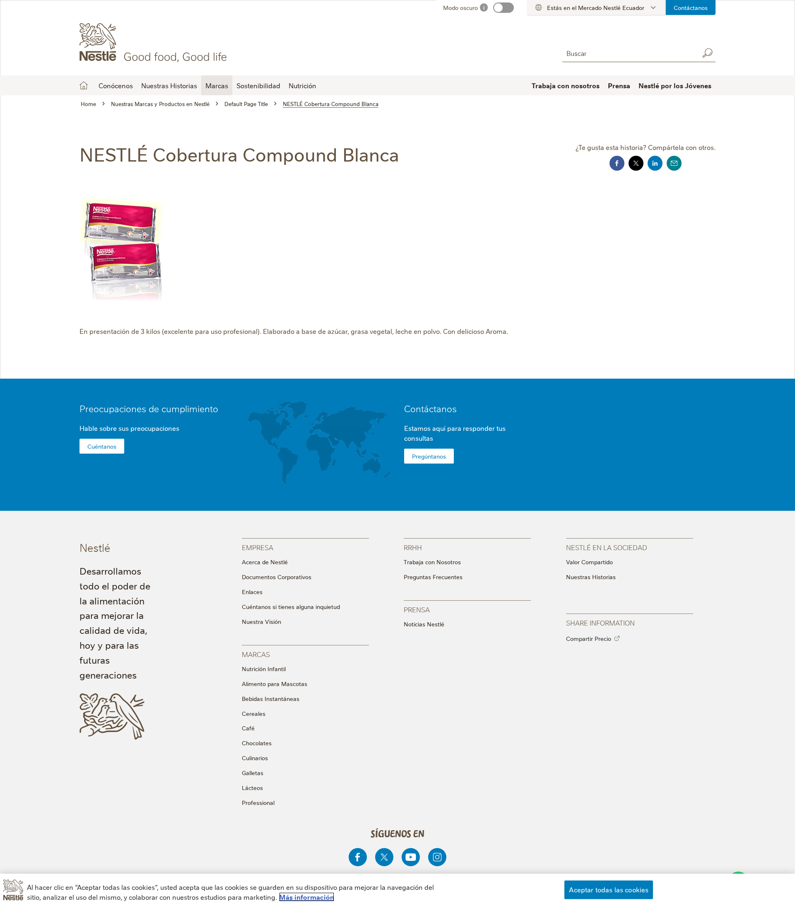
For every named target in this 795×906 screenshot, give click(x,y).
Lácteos (252, 787)
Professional (258, 802)
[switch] (503, 7)
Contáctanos (691, 7)
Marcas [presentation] (256, 654)
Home (84, 85)
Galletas (252, 772)
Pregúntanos (429, 456)
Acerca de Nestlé (265, 561)
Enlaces (252, 591)
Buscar (707, 53)
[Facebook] (358, 857)
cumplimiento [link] (189, 408)
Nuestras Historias (169, 85)
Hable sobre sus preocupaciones (129, 427)
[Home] (155, 42)
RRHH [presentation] (413, 547)
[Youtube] (411, 857)
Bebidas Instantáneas (270, 698)
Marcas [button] (216, 85)
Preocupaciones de (149, 408)
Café (248, 728)
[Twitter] (384, 857)
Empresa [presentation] (257, 547)
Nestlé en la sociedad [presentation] (606, 547)
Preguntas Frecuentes (433, 576)
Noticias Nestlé (424, 624)
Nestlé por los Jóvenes (674, 85)
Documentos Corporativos (276, 576)
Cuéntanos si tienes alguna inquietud (291, 606)
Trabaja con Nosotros (432, 561)
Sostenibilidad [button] (258, 85)
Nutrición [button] (302, 85)
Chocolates (257, 743)
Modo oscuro (460, 7)
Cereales (253, 713)
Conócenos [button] (116, 85)
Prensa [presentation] (417, 609)
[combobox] (628, 53)
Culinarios (255, 757)
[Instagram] (437, 857)
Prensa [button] (619, 85)
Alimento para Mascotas (274, 683)
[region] (397, 890)
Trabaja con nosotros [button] (566, 85)
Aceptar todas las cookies (608, 889)
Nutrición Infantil (264, 668)
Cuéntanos (101, 446)
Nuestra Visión (261, 621)
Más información (306, 896)
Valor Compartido (589, 561)
